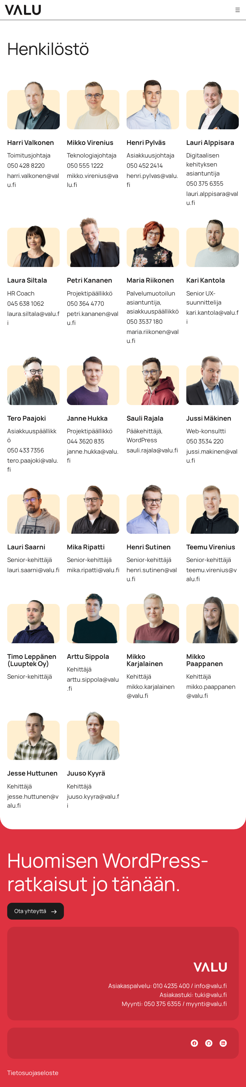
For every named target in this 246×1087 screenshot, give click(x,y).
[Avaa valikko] (237, 10)
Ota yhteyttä (30, 910)
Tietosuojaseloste (32, 1073)
